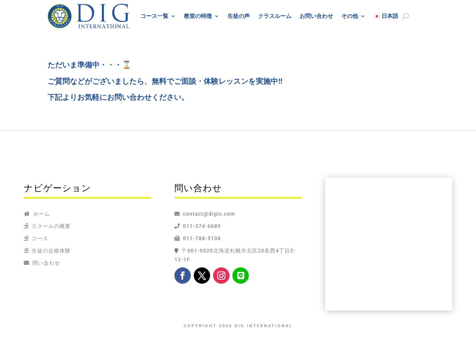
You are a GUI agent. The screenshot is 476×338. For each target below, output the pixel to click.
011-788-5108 (200, 238)
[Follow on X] (202, 275)
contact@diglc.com (209, 214)
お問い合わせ (316, 16)
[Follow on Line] (240, 275)
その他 (349, 16)
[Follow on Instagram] (221, 275)
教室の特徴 (198, 16)
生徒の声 (239, 16)
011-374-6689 (200, 226)
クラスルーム (275, 16)
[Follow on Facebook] (182, 275)
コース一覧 (154, 16)
